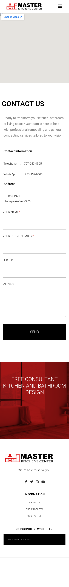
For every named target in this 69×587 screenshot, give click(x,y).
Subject (9, 260)
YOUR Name (11, 212)
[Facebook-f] (26, 482)
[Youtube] (43, 482)
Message (9, 284)
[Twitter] (31, 482)
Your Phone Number (18, 236)
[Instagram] (37, 482)
